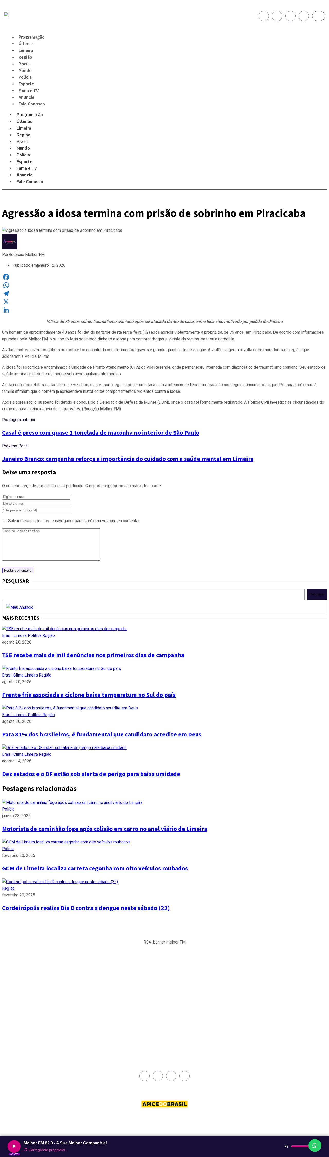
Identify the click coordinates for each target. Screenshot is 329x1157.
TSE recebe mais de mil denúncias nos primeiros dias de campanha (93, 655)
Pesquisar (317, 594)
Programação (30, 115)
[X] (164, 302)
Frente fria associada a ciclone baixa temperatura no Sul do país (89, 694)
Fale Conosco (32, 104)
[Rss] (304, 16)
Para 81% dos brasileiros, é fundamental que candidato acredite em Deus (102, 734)
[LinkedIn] (164, 310)
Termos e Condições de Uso (188, 997)
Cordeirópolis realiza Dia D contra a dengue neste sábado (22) (86, 908)
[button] (165, 945)
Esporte (24, 161)
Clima (18, 675)
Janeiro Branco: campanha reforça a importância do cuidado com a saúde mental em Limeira (127, 459)
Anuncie (25, 175)
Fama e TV (27, 168)
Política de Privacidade (184, 991)
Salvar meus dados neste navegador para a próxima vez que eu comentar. (74, 520)
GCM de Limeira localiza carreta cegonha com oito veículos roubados (95, 868)
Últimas (24, 121)
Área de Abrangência (182, 979)
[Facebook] (264, 16)
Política (35, 635)
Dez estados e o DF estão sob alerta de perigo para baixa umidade (91, 774)
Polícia (23, 155)
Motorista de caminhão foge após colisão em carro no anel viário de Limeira (104, 828)
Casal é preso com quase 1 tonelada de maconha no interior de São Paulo (100, 432)
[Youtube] (290, 16)
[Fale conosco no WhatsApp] (314, 1145)
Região (23, 135)
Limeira (24, 128)
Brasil (22, 141)
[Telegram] (164, 293)
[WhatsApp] (164, 285)
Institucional (176, 973)
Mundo (23, 148)
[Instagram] (277, 16)
